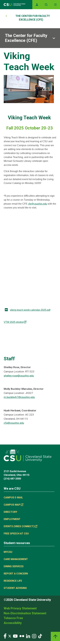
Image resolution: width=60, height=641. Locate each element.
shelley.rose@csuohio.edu (19, 375)
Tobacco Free (13, 618)
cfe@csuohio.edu (37, 203)
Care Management (16, 559)
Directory (10, 511)
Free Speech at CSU (16, 533)
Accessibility (13, 623)
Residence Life (13, 580)
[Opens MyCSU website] (37, 4)
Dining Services (14, 566)
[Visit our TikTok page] (40, 635)
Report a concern (16, 573)
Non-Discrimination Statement (25, 613)
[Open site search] (46, 4)
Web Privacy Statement (20, 608)
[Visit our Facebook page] (5, 635)
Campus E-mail (13, 497)
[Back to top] (55, 636)
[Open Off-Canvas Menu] (55, 4)
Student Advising (15, 588)
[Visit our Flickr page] (21, 635)
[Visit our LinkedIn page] (28, 635)
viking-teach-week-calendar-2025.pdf (30, 310)
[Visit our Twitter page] (9, 635)
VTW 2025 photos (13, 322)
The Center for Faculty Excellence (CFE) (26, 38)
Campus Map (12, 504)
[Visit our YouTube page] (15, 635)
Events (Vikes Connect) (19, 526)
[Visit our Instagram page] (34, 635)
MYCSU (8, 552)
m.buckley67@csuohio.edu (19, 397)
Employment (12, 519)
